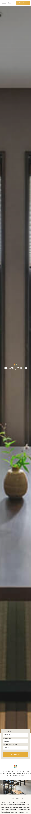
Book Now (23, 3)
